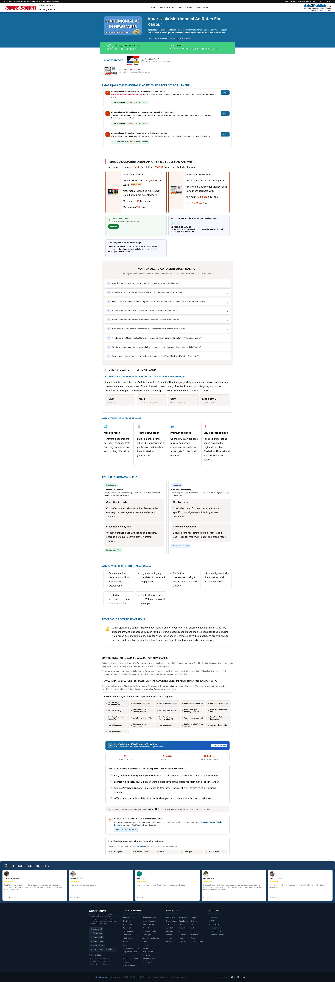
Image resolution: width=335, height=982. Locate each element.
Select (225, 92)
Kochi (193, 931)
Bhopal (194, 917)
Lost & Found (97, 949)
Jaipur (181, 931)
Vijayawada (183, 941)
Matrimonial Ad (142, 846)
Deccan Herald (148, 924)
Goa (192, 924)
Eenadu (126, 941)
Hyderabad (183, 928)
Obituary (111, 949)
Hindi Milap (127, 938)
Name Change (98, 945)
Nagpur (169, 938)
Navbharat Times (149, 958)
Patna (181, 938)
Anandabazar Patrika (151, 938)
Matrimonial (97, 929)
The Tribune (127, 924)
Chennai (194, 921)
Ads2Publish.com (101, 977)
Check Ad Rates (185, 8)
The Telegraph (148, 962)
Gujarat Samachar (130, 951)
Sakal (125, 945)
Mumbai (194, 934)
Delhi (181, 924)
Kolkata (169, 934)
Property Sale (98, 937)
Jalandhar (169, 931)
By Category (165, 8)
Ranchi (168, 941)
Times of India (128, 917)
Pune (193, 938)
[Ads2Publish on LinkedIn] (244, 977)
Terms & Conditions (218, 934)
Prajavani (126, 962)
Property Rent (98, 941)
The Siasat (146, 955)
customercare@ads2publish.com (197, 48)
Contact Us (321, 1)
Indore (193, 928)
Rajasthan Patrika (149, 931)
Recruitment (97, 933)
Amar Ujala (147, 934)
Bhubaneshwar (172, 921)
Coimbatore (170, 924)
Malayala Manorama (131, 948)
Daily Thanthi (148, 951)
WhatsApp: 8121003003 (306, 1)
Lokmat (146, 945)
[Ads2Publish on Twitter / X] (238, 977)
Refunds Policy (216, 931)
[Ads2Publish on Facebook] (232, 977)
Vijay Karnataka (129, 965)
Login (329, 1)
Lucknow (182, 934)
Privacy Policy (216, 928)
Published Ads (203, 8)
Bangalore (183, 917)
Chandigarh (183, 921)
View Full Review (9, 898)
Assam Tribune (128, 928)
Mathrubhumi (148, 948)
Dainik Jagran (128, 931)
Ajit (124, 955)
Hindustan (127, 934)
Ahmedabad (170, 917)
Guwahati (169, 928)
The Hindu (127, 921)
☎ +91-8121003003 (126, 829)
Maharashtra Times (130, 958)
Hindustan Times (149, 917)
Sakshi (145, 941)
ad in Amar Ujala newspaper (169, 33)
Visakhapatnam (197, 941)
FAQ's (213, 921)
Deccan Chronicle (149, 921)
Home (152, 8)
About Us (214, 917)
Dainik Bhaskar (148, 928)
